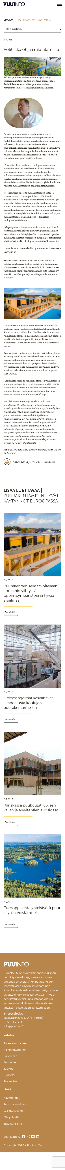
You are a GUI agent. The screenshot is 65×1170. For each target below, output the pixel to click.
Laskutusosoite (13, 1110)
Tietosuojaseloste (15, 1104)
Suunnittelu (11, 1062)
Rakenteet (10, 1056)
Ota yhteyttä (11, 1117)
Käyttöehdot (12, 1097)
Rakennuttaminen (15, 1049)
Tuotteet (9, 1068)
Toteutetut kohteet (15, 1043)
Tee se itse (10, 1081)
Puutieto (9, 1075)
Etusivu (8, 20)
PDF (39, 462)
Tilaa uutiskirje (13, 1123)
